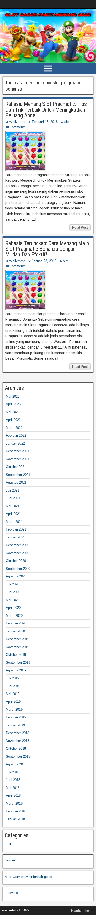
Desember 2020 (17, 545)
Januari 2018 (15, 819)
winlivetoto (17, 122)
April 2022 (13, 420)
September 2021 (18, 475)
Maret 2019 (14, 709)
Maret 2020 (14, 616)
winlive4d (11, 860)
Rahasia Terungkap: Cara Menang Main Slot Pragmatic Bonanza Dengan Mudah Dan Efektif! (47, 249)
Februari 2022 (16, 435)
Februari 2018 (16, 811)
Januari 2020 (15, 631)
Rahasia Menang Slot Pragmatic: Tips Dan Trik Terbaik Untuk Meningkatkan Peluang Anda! (46, 110)
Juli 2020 (12, 584)
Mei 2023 (12, 396)
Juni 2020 (13, 592)
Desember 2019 (17, 639)
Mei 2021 (12, 506)
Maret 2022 (14, 428)
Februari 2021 (16, 529)
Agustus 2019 (16, 670)
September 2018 (18, 756)
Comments (17, 127)
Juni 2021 (13, 498)
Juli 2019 (12, 678)
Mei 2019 (12, 694)
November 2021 (17, 459)
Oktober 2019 (16, 655)
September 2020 (18, 569)
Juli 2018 (12, 772)
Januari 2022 (15, 443)
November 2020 (17, 553)
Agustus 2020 (16, 576)
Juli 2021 (12, 490)
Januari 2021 (15, 537)
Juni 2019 (13, 686)
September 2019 (18, 662)
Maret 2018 (14, 803)
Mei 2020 (12, 600)
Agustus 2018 (16, 764)
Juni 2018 (13, 780)
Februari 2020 (16, 623)
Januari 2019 (15, 725)
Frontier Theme (82, 910)
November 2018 (17, 741)
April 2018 (13, 795)
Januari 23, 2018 (44, 261)
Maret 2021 (14, 522)
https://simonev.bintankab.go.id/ (28, 877)
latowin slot (13, 893)
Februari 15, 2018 (45, 122)
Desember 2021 (17, 451)
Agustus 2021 (16, 482)
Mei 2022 (12, 412)
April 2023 (13, 404)
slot (67, 122)
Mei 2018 (12, 788)
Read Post (80, 227)
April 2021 (13, 514)
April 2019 (13, 702)
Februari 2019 (16, 717)
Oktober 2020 (16, 561)
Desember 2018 (17, 733)
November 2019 (17, 647)
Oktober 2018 (16, 748)
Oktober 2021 (16, 467)
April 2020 (13, 608)
